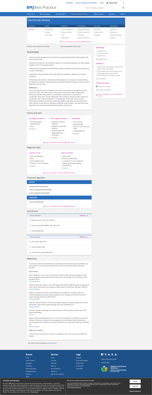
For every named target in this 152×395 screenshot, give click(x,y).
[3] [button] (63, 101)
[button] (84, 216)
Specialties (29, 363)
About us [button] (30, 14)
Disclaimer (79, 357)
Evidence (28, 374)
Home (27, 357)
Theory (48, 26)
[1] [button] (83, 92)
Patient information (31, 368)
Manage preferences (135, 391)
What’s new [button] (98, 14)
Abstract (37, 281)
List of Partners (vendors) (74, 387)
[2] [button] (62, 101)
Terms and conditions (82, 360)
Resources (114, 26)
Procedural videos (31, 371)
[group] (59, 220)
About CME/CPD (55, 368)
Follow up (98, 26)
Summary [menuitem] (31, 29)
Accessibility (79, 368)
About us (53, 366)
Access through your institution (86, 3)
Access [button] (111, 14)
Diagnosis (65, 26)
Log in (102, 3)
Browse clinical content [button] (79, 14)
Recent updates (30, 360)
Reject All (135, 386)
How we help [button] (60, 14)
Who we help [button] (44, 14)
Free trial (53, 360)
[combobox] (103, 8)
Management (82, 26)
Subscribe (69, 3)
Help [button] (122, 14)
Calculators (29, 366)
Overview (32, 26)
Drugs (27, 376)
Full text (31, 281)
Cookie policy (79, 366)
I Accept (135, 381)
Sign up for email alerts (57, 374)
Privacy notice (80, 363)
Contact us (54, 371)
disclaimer (53, 343)
